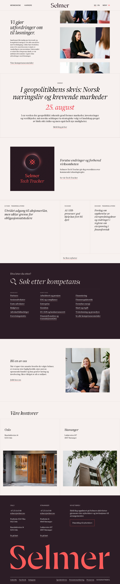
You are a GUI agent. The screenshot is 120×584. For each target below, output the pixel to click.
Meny (105, 5)
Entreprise (45, 303)
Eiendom (44, 308)
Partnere (14, 295)
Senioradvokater (17, 299)
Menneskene (15, 5)
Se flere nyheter (70, 258)
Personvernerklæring (76, 580)
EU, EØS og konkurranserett (52, 312)
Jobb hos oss (15, 380)
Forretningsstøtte (18, 316)
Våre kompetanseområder (22, 63)
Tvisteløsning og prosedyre (88, 312)
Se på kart (14, 535)
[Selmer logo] (60, 5)
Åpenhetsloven (61, 580)
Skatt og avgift (82, 308)
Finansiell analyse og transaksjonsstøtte (49, 317)
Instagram (31, 580)
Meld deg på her (60, 127)
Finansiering (81, 295)
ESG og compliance (48, 299)
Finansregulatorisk (84, 299)
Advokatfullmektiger (19, 312)
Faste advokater (17, 303)
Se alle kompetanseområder (88, 316)
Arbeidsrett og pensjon (50, 295)
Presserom (90, 580)
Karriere (28, 5)
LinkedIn (13, 580)
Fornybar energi (83, 303)
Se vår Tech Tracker (69, 177)
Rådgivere (14, 308)
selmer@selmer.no (17, 513)
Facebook (22, 580)
